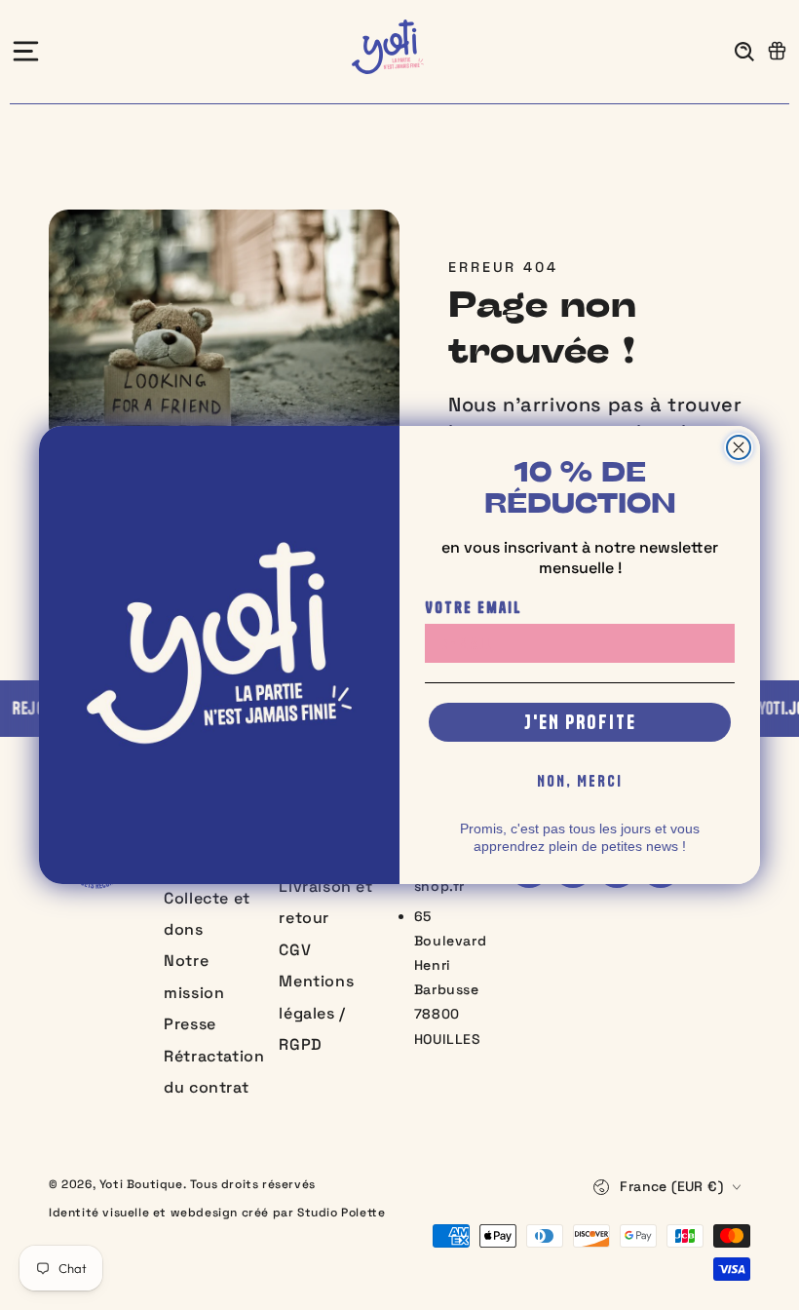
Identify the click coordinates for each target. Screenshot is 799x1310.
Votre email (473, 607)
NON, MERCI (580, 780)
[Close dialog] (738, 447)
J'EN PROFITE (580, 722)
